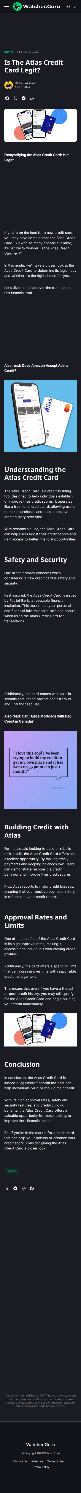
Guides (8, 52)
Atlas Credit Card (39, 1110)
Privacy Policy (40, 1466)
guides (12, 1171)
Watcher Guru (40, 1444)
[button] (6, 6)
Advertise (37, 1461)
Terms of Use (55, 1461)
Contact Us (20, 1461)
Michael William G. (26, 83)
